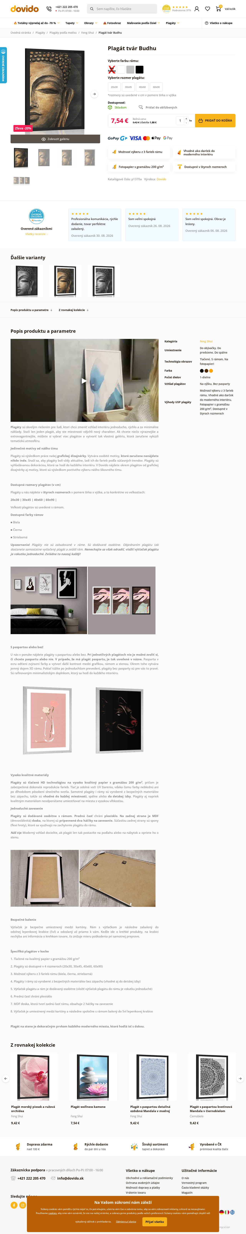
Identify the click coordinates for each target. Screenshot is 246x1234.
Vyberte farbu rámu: (124, 61)
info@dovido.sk (70, 1178)
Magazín (187, 1192)
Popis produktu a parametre (29, 310)
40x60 (142, 87)
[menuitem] (36, 23)
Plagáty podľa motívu (63, 32)
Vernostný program (194, 1183)
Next (94, 94)
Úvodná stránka (21, 32)
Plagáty (40, 32)
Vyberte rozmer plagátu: (127, 78)
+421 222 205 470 (31, 1178)
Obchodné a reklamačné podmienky (149, 1178)
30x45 (128, 87)
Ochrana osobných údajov (143, 1183)
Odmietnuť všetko (126, 1221)
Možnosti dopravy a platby (143, 1187)
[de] (222, 1212)
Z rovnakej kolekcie (72, 310)
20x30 (114, 87)
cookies (52, 1213)
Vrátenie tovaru (136, 1192)
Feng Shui (87, 32)
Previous (6, 1078)
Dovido (161, 179)
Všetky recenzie (35, 234)
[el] (232, 1212)
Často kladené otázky (195, 1187)
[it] (227, 1212)
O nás (185, 1178)
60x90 (156, 87)
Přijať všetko (154, 1222)
